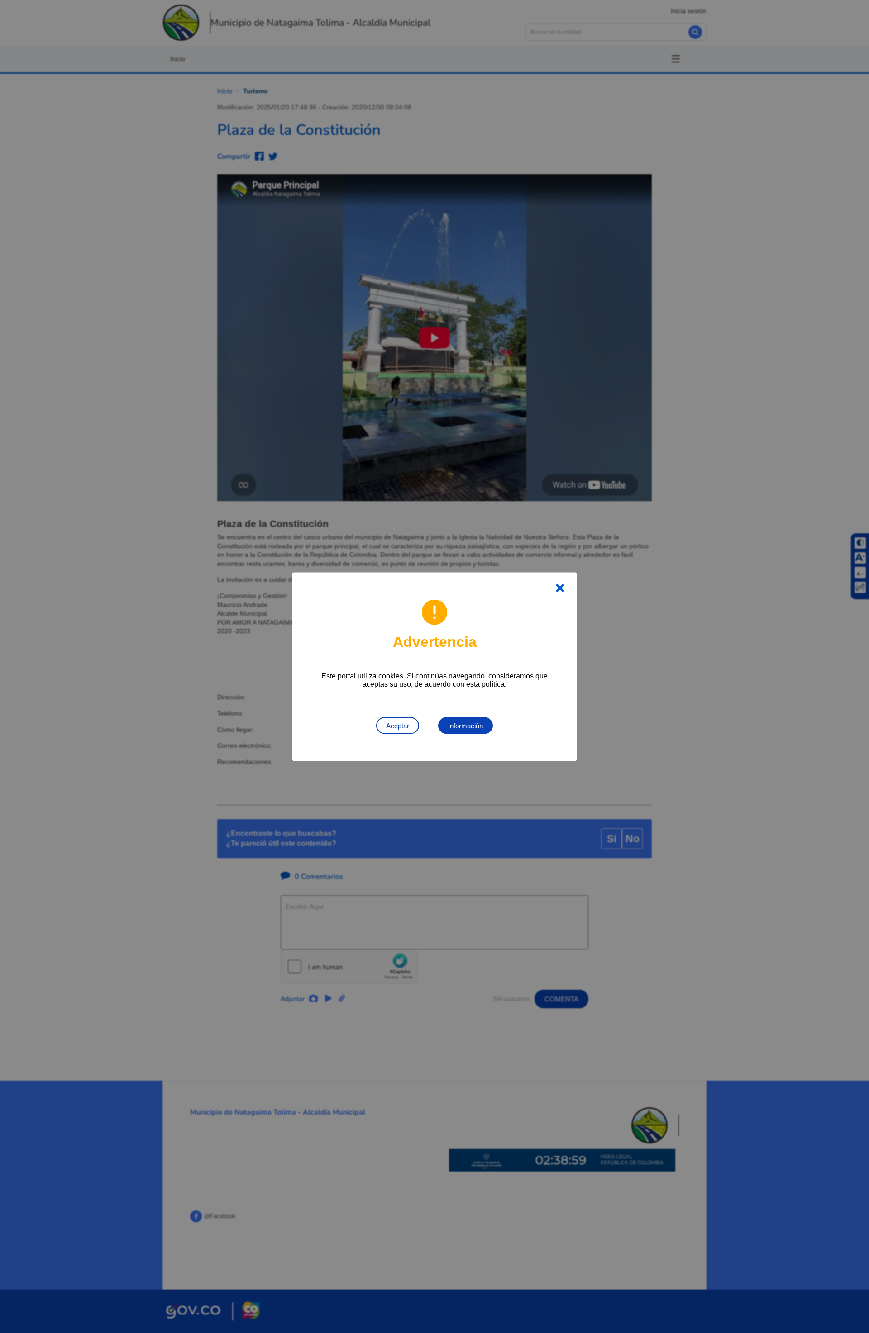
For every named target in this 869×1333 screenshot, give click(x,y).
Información (465, 725)
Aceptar (397, 725)
